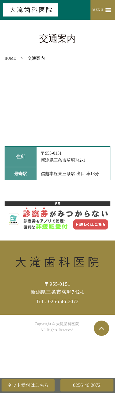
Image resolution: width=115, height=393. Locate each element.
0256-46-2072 (87, 385)
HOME (10, 58)
